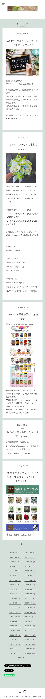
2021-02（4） (15, 580)
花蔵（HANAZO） (17, 696)
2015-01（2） (30, 626)
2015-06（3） (15, 621)
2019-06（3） (30, 589)
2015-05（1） (30, 621)
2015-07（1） (30, 617)
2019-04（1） (15, 594)
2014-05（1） (15, 635)
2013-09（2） (30, 644)
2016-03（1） (30, 612)
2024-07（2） (15, 553)
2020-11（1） (15, 585)
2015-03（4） (15, 626)
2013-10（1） (15, 644)
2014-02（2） (30, 635)
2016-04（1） (15, 612)
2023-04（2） (15, 562)
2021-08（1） (15, 571)
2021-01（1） (31, 580)
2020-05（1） (30, 585)
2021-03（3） (30, 575)
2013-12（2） (30, 640)
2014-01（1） (16, 640)
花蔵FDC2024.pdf (16, 535)
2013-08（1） (15, 649)
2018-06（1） (30, 598)
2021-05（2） (15, 575)
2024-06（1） (30, 553)
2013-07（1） (30, 649)
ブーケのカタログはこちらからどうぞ (21, 186)
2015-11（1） (16, 617)
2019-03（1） (30, 594)
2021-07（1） (30, 571)
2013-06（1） (15, 653)
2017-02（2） (15, 607)
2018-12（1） (16, 598)
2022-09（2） (30, 562)
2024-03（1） (15, 557)
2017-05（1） (30, 603)
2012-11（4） (23, 658)
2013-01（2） (30, 653)
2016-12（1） (31, 607)
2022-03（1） (15, 566)
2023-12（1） (30, 557)
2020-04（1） (15, 589)
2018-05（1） (15, 603)
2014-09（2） (30, 630)
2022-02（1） (30, 566)
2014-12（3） (15, 630)
